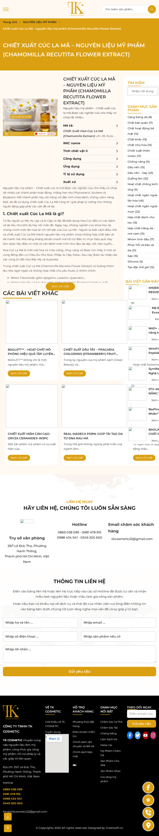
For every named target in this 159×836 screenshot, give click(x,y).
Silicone (133, 261)
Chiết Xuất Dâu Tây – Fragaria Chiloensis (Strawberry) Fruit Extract (90, 352)
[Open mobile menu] (6, 9)
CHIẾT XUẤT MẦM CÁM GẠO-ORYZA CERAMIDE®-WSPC (29, 436)
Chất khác (135, 139)
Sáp (130, 256)
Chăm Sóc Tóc (109, 727)
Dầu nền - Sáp (137, 173)
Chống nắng (136, 161)
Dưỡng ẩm (135, 178)
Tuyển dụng (52, 731)
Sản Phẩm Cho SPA (109, 763)
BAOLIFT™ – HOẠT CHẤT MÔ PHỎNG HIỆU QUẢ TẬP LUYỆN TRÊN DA (30, 352)
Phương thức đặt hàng (83, 724)
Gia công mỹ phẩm (108, 779)
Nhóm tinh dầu (138, 239)
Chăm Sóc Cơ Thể (111, 721)
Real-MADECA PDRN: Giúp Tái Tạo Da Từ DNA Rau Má (93, 436)
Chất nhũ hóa (137, 145)
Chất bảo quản (138, 122)
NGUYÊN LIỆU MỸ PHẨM (39, 22)
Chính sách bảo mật (82, 754)
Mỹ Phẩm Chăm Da (110, 753)
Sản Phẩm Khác (110, 770)
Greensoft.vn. (115, 828)
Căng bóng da (138, 117)
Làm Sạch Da (108, 739)
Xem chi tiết (19, 373)
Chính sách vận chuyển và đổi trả (83, 744)
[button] (90, 131)
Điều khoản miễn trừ (84, 734)
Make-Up (106, 745)
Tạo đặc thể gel (138, 267)
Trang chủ (10, 22)
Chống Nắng (108, 733)
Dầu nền (134, 167)
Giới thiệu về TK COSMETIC (55, 724)
